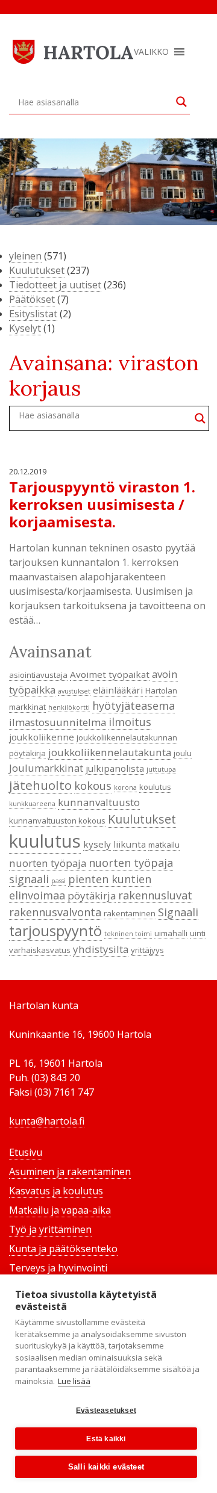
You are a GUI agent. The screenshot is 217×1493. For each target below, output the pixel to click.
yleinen (25, 255)
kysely (97, 844)
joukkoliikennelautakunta (109, 752)
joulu (183, 753)
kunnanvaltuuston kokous (57, 820)
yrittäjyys (147, 950)
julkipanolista (115, 768)
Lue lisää (74, 1381)
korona (125, 787)
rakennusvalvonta (55, 912)
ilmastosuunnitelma (57, 722)
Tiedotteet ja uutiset (55, 284)
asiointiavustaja (38, 674)
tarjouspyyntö (55, 930)
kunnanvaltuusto (99, 802)
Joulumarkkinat (46, 768)
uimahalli (170, 933)
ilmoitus (129, 722)
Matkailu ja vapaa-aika (60, 1210)
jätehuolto (40, 785)
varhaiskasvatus (40, 950)
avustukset (74, 691)
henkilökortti (69, 707)
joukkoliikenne (41, 737)
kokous (93, 785)
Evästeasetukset (106, 1410)
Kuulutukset (36, 270)
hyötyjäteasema (133, 705)
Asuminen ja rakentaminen (70, 1171)
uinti (198, 933)
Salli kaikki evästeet (106, 1466)
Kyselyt (25, 328)
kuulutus (45, 841)
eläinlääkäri (118, 690)
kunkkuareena (32, 803)
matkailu (164, 844)
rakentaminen (130, 913)
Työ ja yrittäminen (50, 1229)
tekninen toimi (128, 934)
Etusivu (25, 1152)
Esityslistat (33, 313)
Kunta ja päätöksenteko (63, 1248)
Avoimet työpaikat (109, 674)
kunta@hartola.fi (46, 1121)
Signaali (178, 912)
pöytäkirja (92, 895)
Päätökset (32, 299)
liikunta (129, 844)
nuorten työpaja (47, 863)
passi (58, 881)
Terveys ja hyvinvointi (58, 1267)
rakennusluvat (155, 895)
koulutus (155, 786)
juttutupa (161, 769)
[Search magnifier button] (181, 102)
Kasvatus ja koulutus (56, 1190)
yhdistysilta (100, 949)
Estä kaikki (105, 1439)
